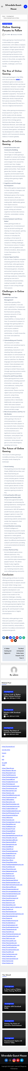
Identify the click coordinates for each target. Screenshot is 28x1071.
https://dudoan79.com (8, 828)
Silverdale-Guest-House (14, 1056)
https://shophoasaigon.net (10, 925)
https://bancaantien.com (9, 790)
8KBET (18, 79)
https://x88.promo (7, 817)
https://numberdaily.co (8, 923)
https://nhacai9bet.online (9, 862)
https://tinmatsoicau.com (9, 788)
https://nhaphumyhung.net (10, 920)
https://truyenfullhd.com (9, 947)
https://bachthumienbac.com (10, 804)
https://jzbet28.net (7, 849)
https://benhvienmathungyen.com (12, 884)
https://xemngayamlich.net (10, 958)
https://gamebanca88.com (10, 840)
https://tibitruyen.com (8, 938)
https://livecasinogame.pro (10, 851)
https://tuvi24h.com (8, 952)
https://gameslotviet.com (9, 844)
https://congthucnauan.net (10, 898)
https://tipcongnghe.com (9, 943)
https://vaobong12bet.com (10, 808)
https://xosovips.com (8, 820)
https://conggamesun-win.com (11, 822)
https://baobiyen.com (8, 876)
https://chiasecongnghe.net (10, 889)
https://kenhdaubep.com (9, 911)
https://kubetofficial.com (9, 853)
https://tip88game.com (9, 826)
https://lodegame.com (8, 858)
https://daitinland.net (8, 900)
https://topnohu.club (8, 793)
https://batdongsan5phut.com (11, 882)
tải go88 (4, 763)
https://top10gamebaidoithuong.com (13, 864)
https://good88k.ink (8, 846)
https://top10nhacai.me (9, 775)
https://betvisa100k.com (9, 887)
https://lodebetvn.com (8, 855)
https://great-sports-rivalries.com (12, 907)
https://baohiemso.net (8, 878)
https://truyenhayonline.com (10, 949)
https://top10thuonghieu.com (10, 945)
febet (3, 765)
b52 (3, 759)
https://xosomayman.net (9, 797)
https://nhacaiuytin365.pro (10, 815)
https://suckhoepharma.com (10, 927)
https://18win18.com (8, 768)
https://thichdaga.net (8, 784)
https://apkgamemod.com (9, 871)
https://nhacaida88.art (8, 831)
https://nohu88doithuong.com (11, 795)
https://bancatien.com (8, 802)
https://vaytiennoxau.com (9, 954)
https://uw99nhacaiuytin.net (10, 813)
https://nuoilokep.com (8, 867)
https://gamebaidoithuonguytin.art (12, 835)
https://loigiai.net (7, 918)
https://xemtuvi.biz (7, 961)
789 (3, 756)
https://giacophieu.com (9, 905)
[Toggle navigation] (2, 6)
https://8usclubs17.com (9, 773)
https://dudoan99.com (8, 833)
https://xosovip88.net (8, 779)
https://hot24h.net (7, 909)
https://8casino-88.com (9, 770)
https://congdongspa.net (9, 896)
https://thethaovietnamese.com (11, 934)
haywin (4, 753)
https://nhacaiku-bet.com (9, 837)
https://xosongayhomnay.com (11, 806)
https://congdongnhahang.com (11, 893)
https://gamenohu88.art (9, 842)
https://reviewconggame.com (10, 786)
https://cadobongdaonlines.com (11, 811)
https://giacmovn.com (8, 902)
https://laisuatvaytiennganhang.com (13, 914)
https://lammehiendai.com (10, 916)
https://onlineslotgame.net (10, 777)
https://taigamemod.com (9, 929)
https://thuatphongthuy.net (10, 936)
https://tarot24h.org (8, 932)
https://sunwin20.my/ (8, 746)
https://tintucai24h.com (9, 940)
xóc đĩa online (6, 750)
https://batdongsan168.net (10, 880)
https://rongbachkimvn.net (10, 782)
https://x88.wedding (8, 799)
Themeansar (14, 1068)
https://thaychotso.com (9, 869)
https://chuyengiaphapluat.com (11, 891)
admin (8, 34)
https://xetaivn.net (7, 963)
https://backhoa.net (8, 873)
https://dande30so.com (9, 824)
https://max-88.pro (7, 860)
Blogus (23, 1066)
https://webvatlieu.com (9, 956)
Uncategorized (7, 23)
